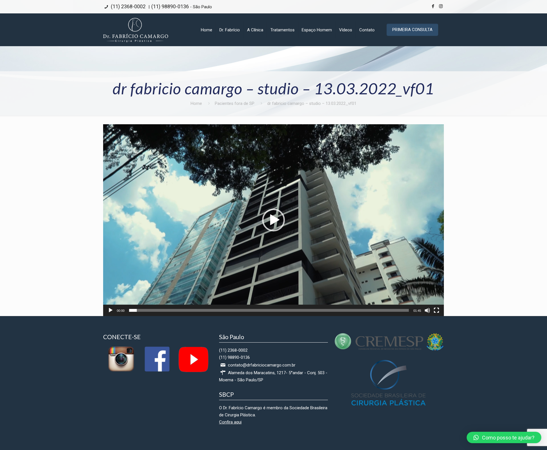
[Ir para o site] (389, 349)
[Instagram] (441, 6)
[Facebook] (433, 6)
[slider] (269, 310)
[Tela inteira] (436, 310)
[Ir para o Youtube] (193, 371)
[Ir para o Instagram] (121, 371)
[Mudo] (427, 310)
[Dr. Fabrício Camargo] (135, 29)
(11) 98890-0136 (170, 6)
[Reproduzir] (110, 310)
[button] (273, 220)
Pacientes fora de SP (234, 103)
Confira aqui (230, 422)
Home (196, 103)
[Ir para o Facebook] (157, 371)
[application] (273, 220)
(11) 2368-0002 (128, 6)
